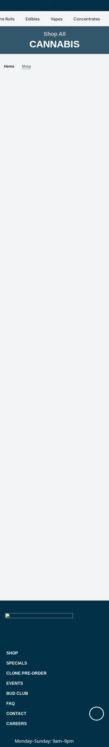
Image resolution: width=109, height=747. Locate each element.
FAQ (10, 703)
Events (14, 683)
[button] (54, 5)
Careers (16, 724)
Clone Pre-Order (26, 673)
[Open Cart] (96, 714)
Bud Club (17, 693)
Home (9, 66)
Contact (16, 713)
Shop (12, 653)
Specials (16, 663)
